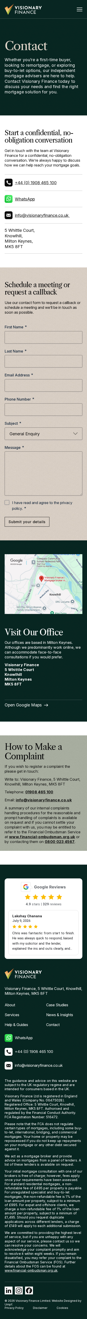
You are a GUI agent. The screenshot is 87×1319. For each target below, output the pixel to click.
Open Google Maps (23, 705)
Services (12, 1014)
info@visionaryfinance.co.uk (42, 215)
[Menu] (79, 9)
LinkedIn (9, 1290)
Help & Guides (16, 1024)
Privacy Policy (14, 1308)
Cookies (62, 1308)
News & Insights (59, 1014)
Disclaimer (40, 1308)
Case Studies (57, 1005)
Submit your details (27, 521)
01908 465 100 (39, 792)
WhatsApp (25, 199)
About (10, 1005)
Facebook (29, 1290)
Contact (53, 1024)
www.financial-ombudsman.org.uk (42, 836)
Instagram (19, 1290)
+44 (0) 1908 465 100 (36, 182)
